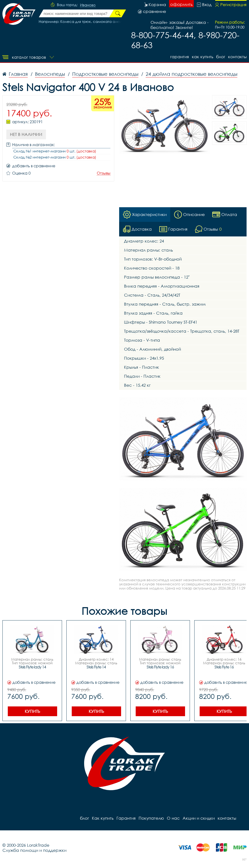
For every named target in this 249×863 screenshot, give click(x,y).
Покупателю (151, 818)
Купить (32, 711)
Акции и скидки (199, 818)
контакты (237, 56)
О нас (173, 818)
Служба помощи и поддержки (34, 850)
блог (220, 56)
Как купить (202, 56)
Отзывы (103, 173)
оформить (181, 4)
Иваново (88, 5)
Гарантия (179, 56)
